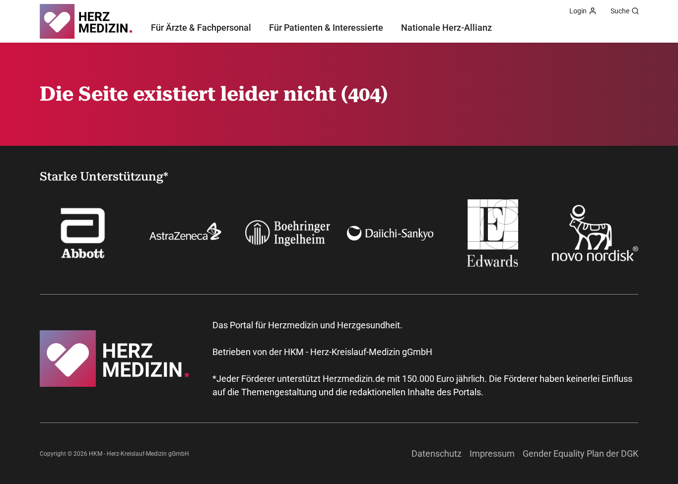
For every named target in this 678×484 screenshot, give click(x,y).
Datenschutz (436, 453)
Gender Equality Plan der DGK (580, 453)
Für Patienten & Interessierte (326, 27)
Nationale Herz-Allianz (446, 27)
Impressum (492, 453)
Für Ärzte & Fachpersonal (201, 27)
